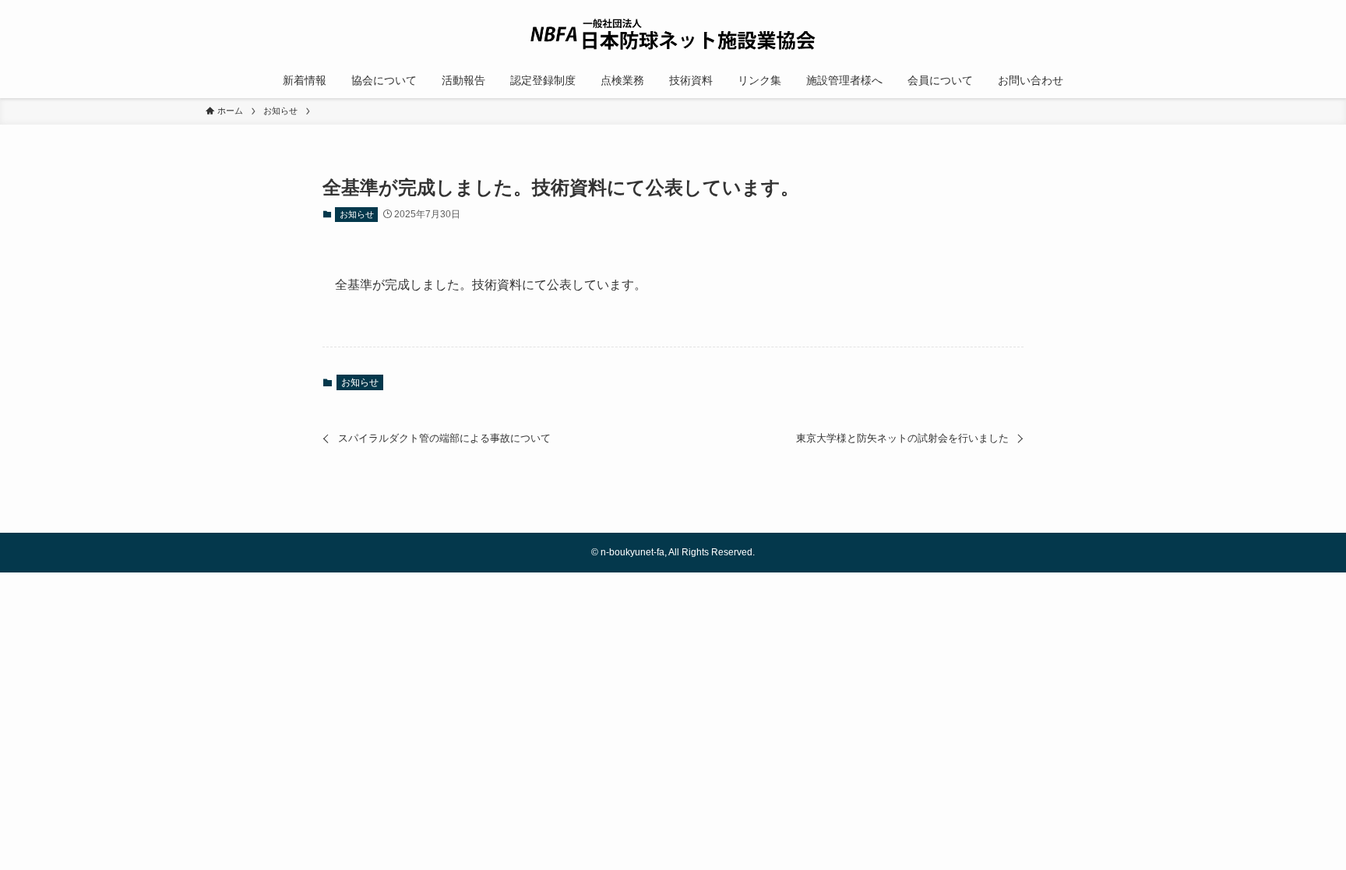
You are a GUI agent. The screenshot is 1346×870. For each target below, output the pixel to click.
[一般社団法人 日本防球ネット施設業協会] (673, 34)
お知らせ (357, 214)
